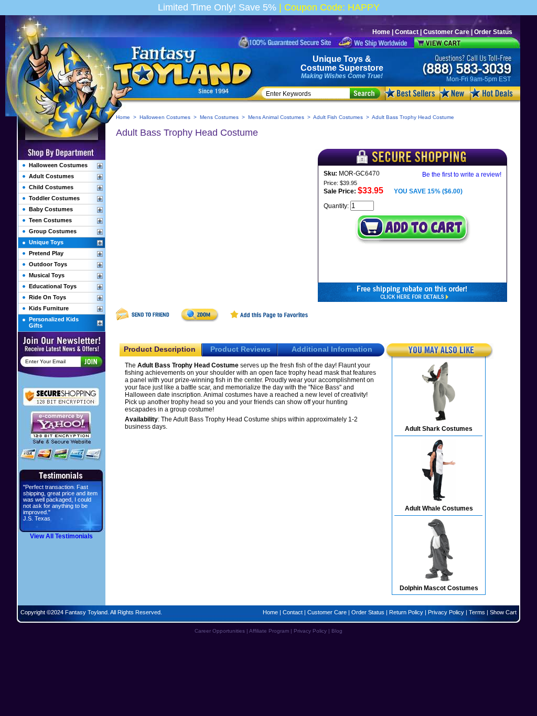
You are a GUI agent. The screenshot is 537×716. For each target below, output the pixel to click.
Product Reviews (240, 349)
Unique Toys (338, 59)
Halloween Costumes (164, 117)
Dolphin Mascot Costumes (439, 588)
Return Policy (406, 612)
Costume (318, 67)
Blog (336, 631)
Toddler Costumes (54, 198)
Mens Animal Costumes (276, 117)
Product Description (160, 349)
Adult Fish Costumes (338, 117)
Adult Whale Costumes (439, 508)
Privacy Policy (446, 612)
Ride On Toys (47, 297)
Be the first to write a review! (461, 174)
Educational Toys (53, 286)
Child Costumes (51, 187)
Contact (406, 32)
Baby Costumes (51, 209)
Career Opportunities (220, 631)
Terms (477, 612)
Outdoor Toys (48, 264)
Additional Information (332, 349)
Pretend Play (46, 253)
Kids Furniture (49, 308)
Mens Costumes (219, 117)
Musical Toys (47, 275)
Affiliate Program (269, 631)
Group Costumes (53, 231)
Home (381, 32)
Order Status (493, 32)
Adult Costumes (51, 176)
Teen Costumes (50, 220)
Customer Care (446, 32)
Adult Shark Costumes (438, 428)
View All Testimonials (61, 536)
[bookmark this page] (269, 320)
